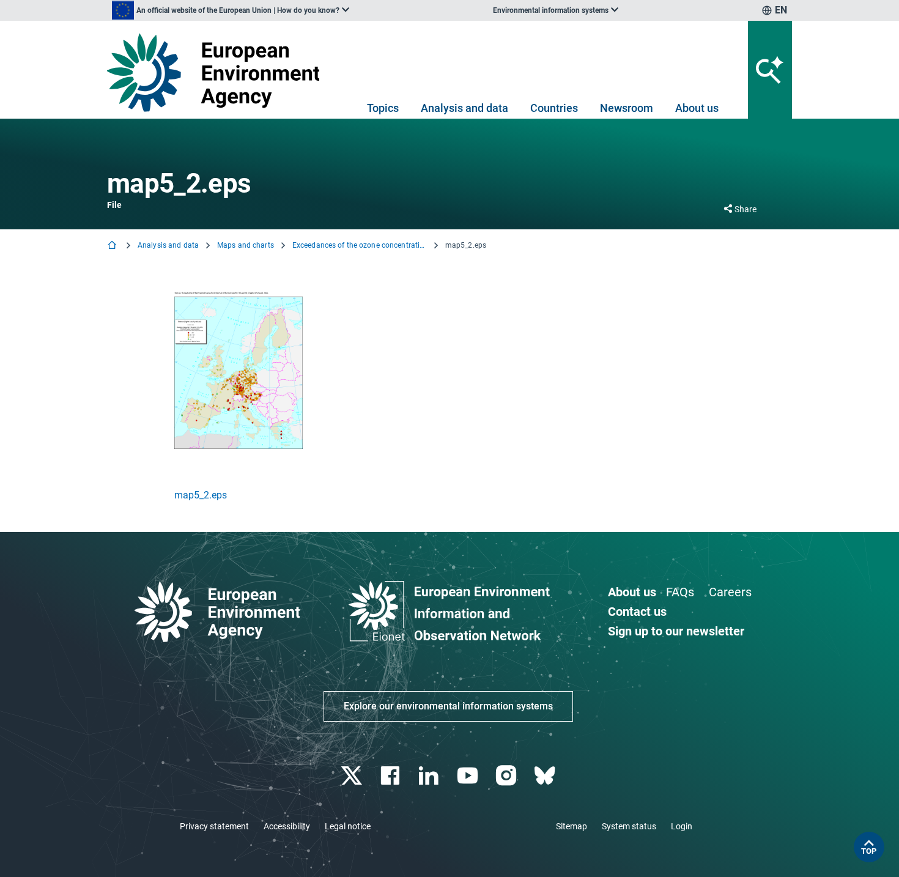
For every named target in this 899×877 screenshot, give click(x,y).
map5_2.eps (200, 495)
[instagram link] (507, 775)
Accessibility (287, 826)
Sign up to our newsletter (676, 631)
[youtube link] (468, 775)
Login (681, 826)
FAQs (680, 592)
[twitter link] (352, 775)
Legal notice (348, 826)
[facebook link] (391, 775)
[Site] (218, 72)
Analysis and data (464, 108)
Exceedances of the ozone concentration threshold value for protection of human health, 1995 (359, 245)
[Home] (113, 246)
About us (697, 108)
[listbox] (230, 10)
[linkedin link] (430, 775)
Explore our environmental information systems (448, 706)
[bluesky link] (545, 775)
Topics (383, 108)
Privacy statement (214, 826)
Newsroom (626, 108)
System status (629, 826)
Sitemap (571, 826)
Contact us (637, 611)
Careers (730, 592)
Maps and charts (245, 245)
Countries (554, 108)
